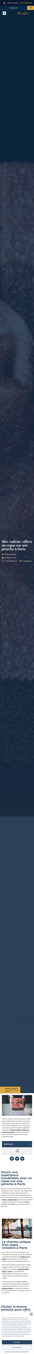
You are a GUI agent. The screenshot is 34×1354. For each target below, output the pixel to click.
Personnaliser (17, 1347)
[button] (31, 1314)
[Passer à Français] (4, 3)
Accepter (17, 1342)
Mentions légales (24, 1351)
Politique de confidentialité (12, 1351)
